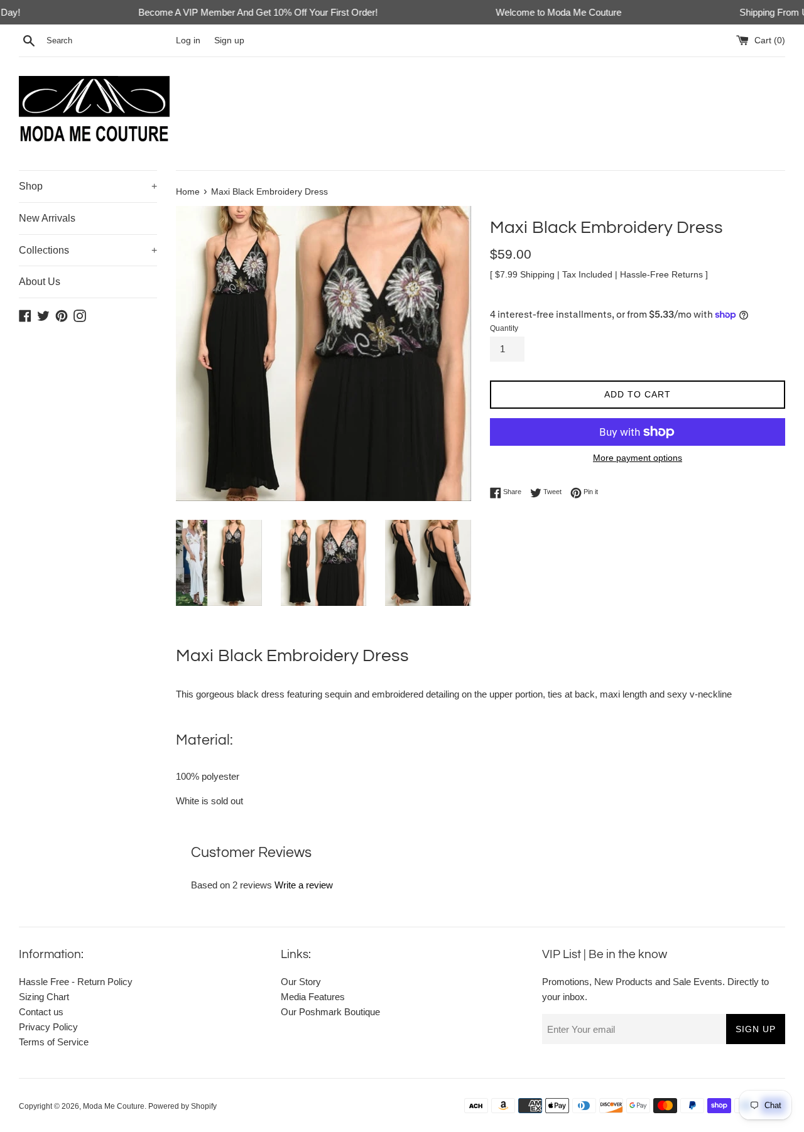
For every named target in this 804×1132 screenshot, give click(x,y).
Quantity (504, 328)
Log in (188, 40)
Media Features (313, 996)
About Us (39, 281)
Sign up (229, 40)
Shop (88, 186)
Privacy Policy (48, 1026)
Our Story (301, 981)
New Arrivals (47, 218)
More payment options (637, 458)
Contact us (41, 1011)
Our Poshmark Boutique (330, 1011)
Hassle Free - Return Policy (76, 981)
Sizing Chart (44, 996)
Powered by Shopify (182, 1106)
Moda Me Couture (113, 1106)
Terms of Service (54, 1042)
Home (188, 192)
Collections (88, 250)
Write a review (303, 885)
